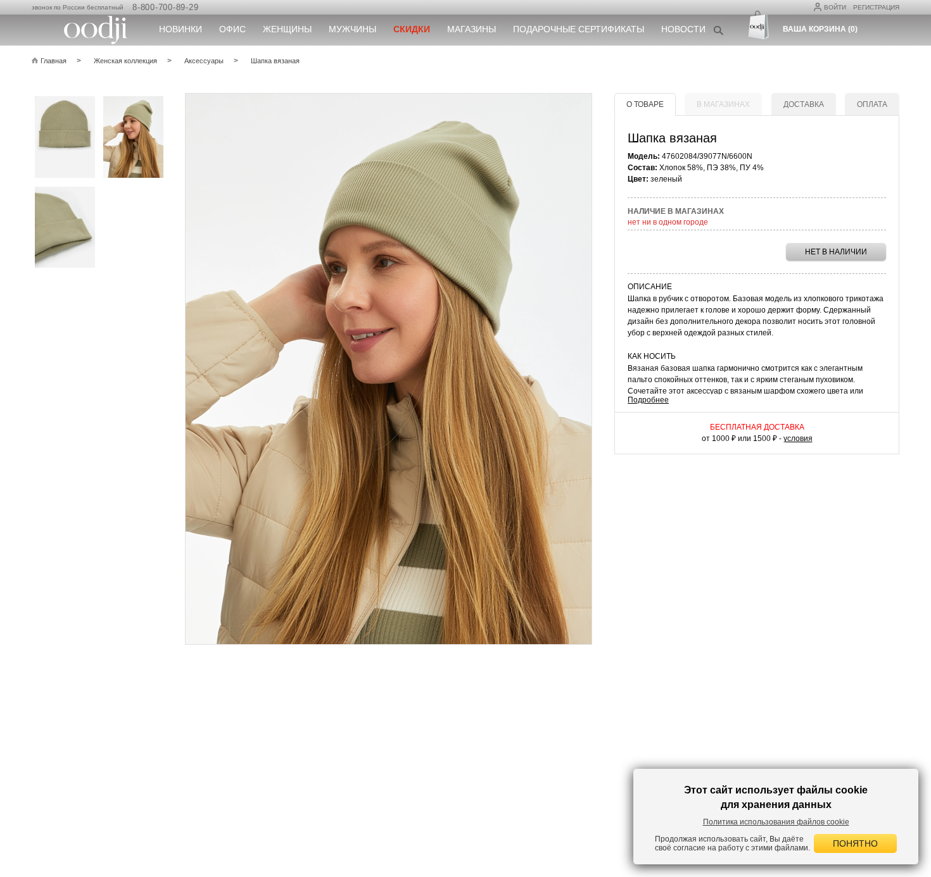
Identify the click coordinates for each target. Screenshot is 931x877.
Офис (232, 29)
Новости (683, 29)
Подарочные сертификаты (578, 29)
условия (798, 438)
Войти (835, 7)
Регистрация (876, 7)
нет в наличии (836, 251)
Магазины (471, 29)
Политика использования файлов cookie (776, 822)
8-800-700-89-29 (165, 7)
